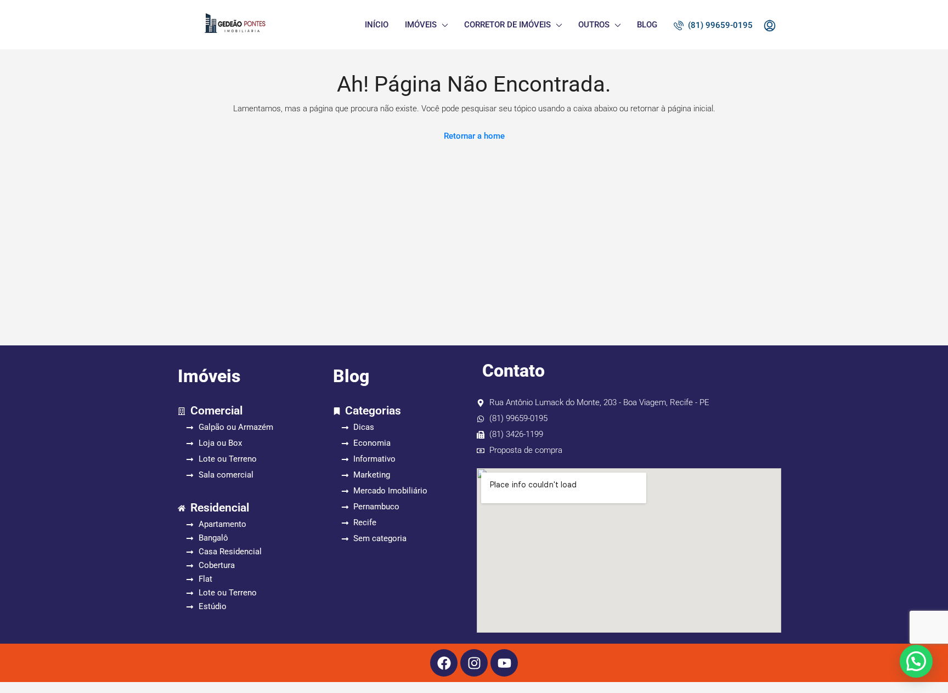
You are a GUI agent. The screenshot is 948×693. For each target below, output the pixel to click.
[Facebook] (444, 663)
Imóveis (421, 25)
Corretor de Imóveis (507, 25)
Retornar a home (474, 136)
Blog (647, 25)
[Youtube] (504, 663)
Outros (594, 25)
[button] (916, 661)
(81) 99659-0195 (719, 25)
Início (376, 25)
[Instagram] (474, 663)
